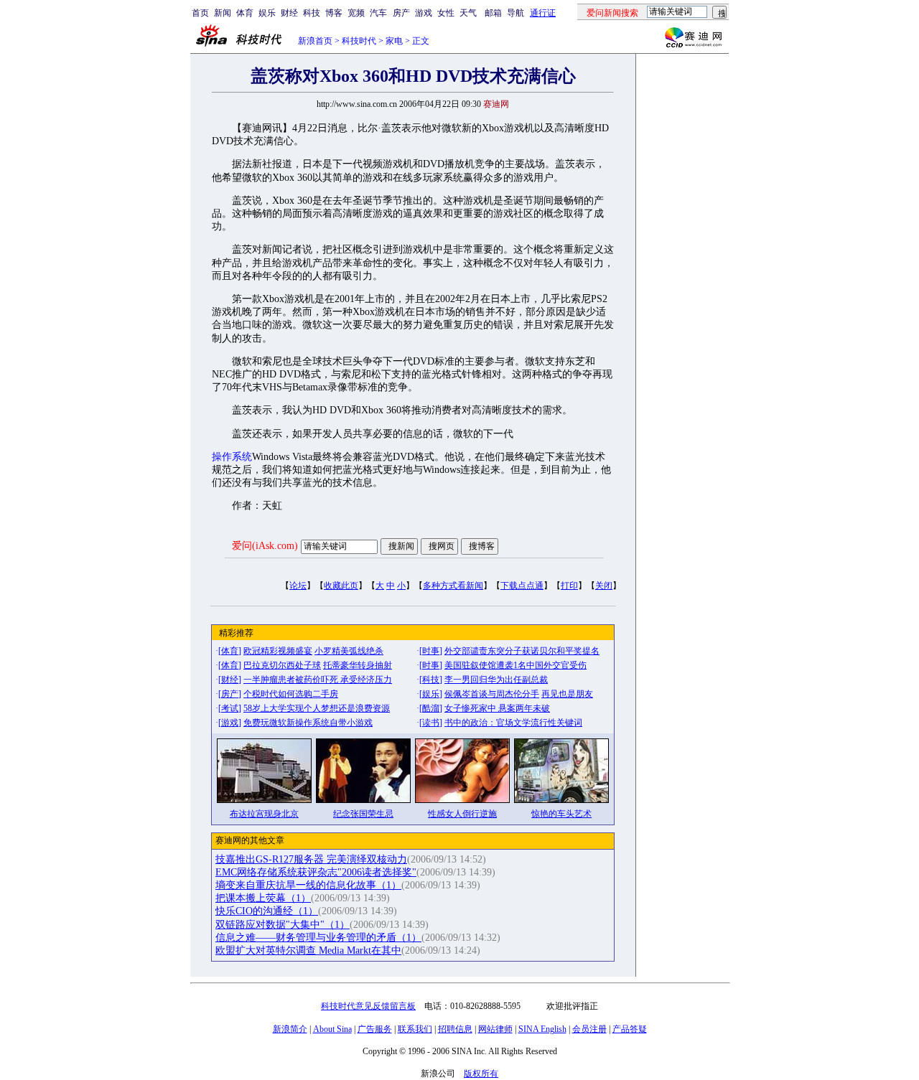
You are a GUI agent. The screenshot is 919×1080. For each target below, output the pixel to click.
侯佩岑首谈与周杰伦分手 (491, 694)
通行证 (543, 13)
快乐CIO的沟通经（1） (266, 911)
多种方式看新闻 (453, 586)
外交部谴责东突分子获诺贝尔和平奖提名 (522, 651)
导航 (515, 13)
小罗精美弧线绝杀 (348, 651)
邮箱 (493, 13)
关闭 (603, 586)
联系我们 (415, 1029)
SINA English (542, 1029)
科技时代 (359, 41)
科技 (311, 13)
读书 (430, 723)
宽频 (356, 13)
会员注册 (589, 1029)
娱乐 (267, 13)
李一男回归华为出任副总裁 (496, 680)
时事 (430, 651)
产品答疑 (629, 1029)
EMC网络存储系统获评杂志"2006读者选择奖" (315, 872)
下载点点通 (522, 586)
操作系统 (232, 456)
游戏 (423, 13)
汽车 (378, 13)
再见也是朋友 (567, 694)
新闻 (222, 13)
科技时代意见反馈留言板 (368, 1006)
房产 (401, 13)
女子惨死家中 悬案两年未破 (497, 708)
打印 (569, 586)
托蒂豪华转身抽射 (357, 665)
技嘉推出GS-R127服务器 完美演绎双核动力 (311, 859)
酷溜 (430, 708)
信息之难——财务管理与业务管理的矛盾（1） (318, 937)
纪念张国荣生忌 (363, 814)
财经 (289, 13)
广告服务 (375, 1029)
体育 (244, 13)
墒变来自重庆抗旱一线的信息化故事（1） (308, 885)
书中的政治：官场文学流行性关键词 (513, 723)
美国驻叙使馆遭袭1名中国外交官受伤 (515, 665)
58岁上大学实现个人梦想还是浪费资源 (316, 708)
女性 (445, 13)
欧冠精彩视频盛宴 (277, 651)
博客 (333, 13)
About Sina (332, 1029)
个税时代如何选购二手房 (290, 694)
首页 (200, 13)
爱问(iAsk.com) (265, 545)
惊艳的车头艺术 (561, 814)
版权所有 (481, 1074)
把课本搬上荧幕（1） (263, 898)
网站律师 (495, 1029)
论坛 (298, 586)
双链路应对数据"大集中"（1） (282, 924)
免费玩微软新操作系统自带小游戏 (308, 723)
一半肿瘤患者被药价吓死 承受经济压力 (317, 680)
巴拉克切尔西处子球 (282, 665)
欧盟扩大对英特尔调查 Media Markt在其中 (308, 950)
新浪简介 (290, 1029)
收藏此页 (341, 586)
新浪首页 (315, 41)
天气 (468, 13)
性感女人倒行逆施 (462, 814)
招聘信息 (455, 1029)
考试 (229, 708)
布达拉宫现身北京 (264, 814)
